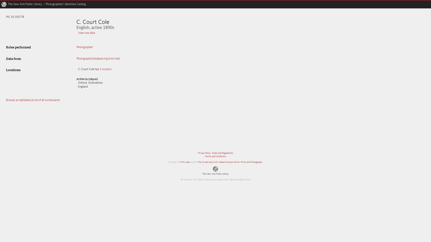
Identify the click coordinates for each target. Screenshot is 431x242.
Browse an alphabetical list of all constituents (33, 100)
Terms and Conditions (215, 156)
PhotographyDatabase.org (92, 58)
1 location (105, 69)
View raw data (86, 32)
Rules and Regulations (222, 153)
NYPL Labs (185, 162)
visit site (114, 58)
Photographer (84, 47)
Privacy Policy (204, 153)
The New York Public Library (25, 4)
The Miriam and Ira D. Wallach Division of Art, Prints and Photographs (230, 162)
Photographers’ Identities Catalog (66, 4)
